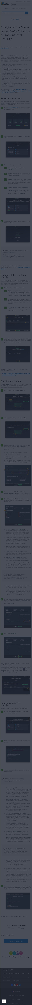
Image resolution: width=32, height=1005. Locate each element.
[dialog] (16, 502)
